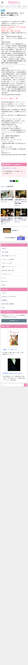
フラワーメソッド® (6, 263)
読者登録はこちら (14, 320)
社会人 (3, 307)
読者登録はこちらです (9, 168)
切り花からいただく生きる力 (9, 296)
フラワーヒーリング (7, 274)
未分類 (3, 285)
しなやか (4, 293)
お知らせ (3, 10)
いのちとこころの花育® (8, 259)
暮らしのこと (5, 281)
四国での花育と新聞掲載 (8, 304)
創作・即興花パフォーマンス (9, 255)
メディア (4, 277)
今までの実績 (5, 252)
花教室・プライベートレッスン (9, 266)
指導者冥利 (4, 300)
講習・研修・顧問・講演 (8, 270)
